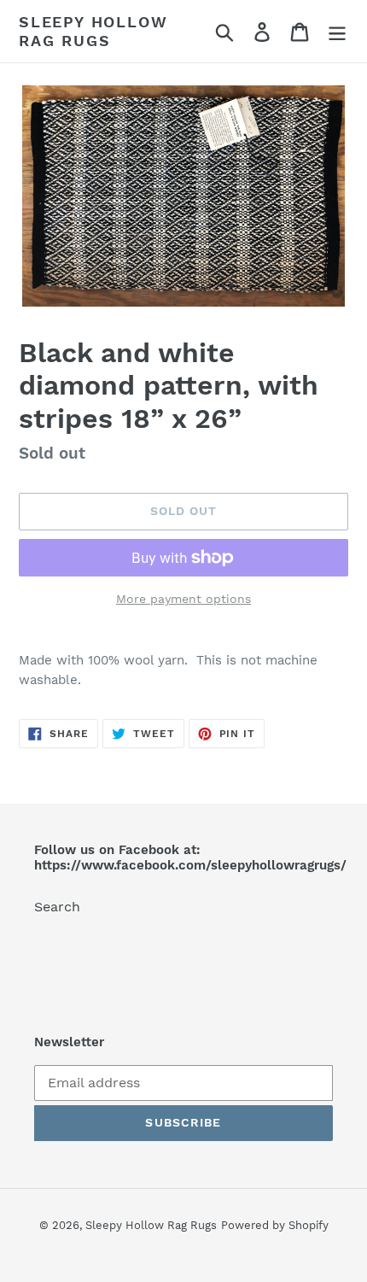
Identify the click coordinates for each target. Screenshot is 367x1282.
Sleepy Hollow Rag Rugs (93, 31)
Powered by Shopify (275, 1225)
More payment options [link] (183, 599)
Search (57, 907)
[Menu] (337, 31)
